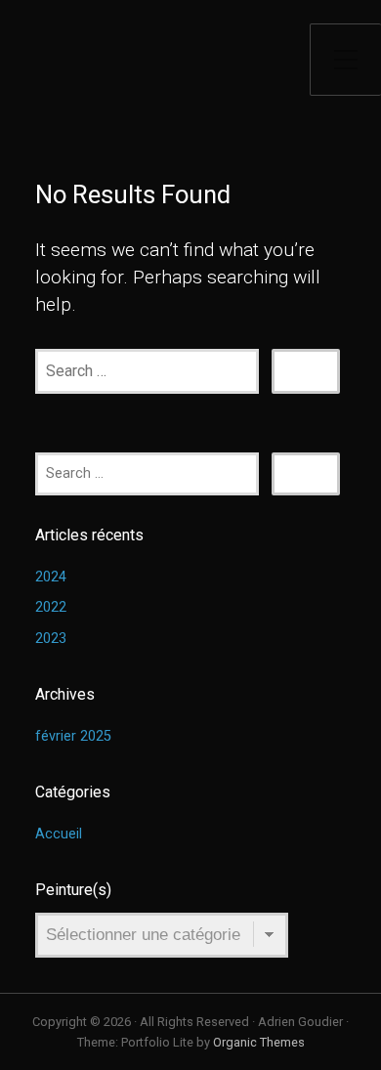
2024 (50, 577)
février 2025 (73, 736)
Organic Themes (259, 1042)
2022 (50, 607)
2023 (50, 638)
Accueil (58, 834)
